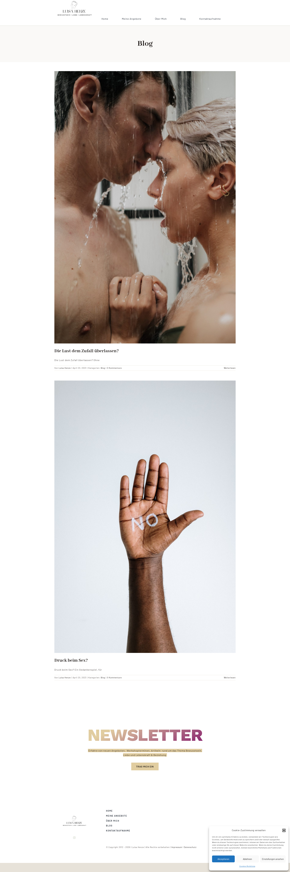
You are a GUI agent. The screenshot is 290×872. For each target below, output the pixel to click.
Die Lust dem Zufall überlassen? (86, 351)
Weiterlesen (230, 368)
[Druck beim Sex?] (145, 517)
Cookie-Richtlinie (247, 866)
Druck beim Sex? (71, 660)
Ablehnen (247, 859)
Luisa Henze (65, 368)
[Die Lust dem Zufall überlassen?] (145, 207)
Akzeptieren (223, 859)
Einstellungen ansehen (273, 859)
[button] (283, 830)
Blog (103, 368)
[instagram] (74, 837)
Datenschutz (190, 847)
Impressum (176, 847)
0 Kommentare (114, 368)
